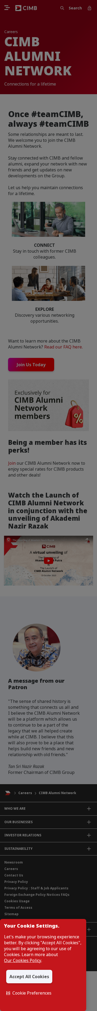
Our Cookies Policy (22, 960)
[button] (28, 993)
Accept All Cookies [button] (29, 977)
